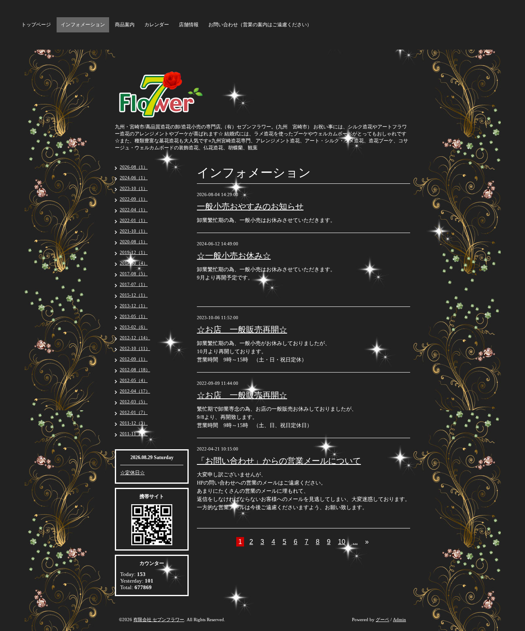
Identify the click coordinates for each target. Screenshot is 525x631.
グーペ (382, 619)
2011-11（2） (134, 433)
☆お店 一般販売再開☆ (242, 329)
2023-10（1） (134, 188)
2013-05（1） (134, 316)
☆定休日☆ (132, 473)
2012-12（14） (135, 337)
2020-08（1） (134, 241)
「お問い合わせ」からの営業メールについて (279, 460)
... (355, 541)
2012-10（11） (135, 348)
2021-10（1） (134, 231)
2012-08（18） (135, 369)
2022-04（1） (134, 209)
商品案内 (125, 24)
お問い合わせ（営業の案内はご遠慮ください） (260, 24)
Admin (399, 619)
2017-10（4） (134, 263)
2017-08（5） (134, 273)
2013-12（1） (134, 305)
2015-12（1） (134, 295)
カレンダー (156, 24)
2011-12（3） (134, 423)
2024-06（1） (134, 177)
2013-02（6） (134, 327)
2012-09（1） (134, 359)
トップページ (36, 24)
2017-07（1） (134, 284)
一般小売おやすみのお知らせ (250, 206)
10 (341, 541)
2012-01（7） (134, 412)
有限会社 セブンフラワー (158, 619)
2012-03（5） (134, 401)
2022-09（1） (134, 199)
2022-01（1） (134, 220)
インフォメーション (83, 24)
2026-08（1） (134, 167)
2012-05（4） (134, 380)
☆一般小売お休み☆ (234, 255)
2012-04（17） (135, 391)
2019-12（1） (134, 252)
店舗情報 (189, 24)
